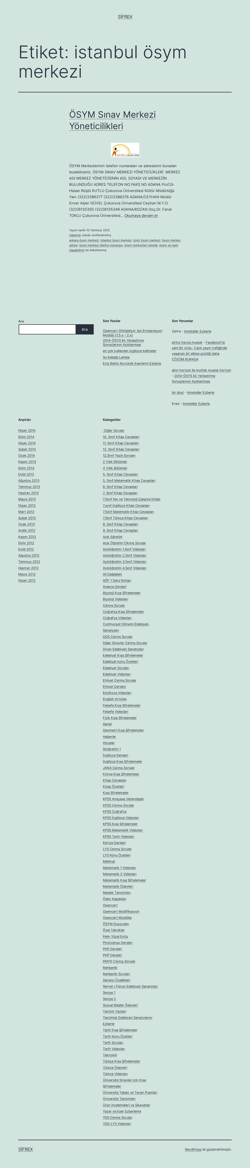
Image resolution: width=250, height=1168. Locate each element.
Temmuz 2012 (29, 562)
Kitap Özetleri (113, 786)
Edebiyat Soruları (116, 668)
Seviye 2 (109, 999)
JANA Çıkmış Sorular (119, 768)
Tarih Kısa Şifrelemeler (120, 1030)
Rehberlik (110, 968)
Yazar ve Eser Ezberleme (122, 1111)
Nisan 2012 (27, 580)
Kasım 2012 (27, 537)
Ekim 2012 (26, 543)
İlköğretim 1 (112, 749)
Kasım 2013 (27, 462)
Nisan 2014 (27, 443)
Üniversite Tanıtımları (119, 1099)
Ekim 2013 (26, 468)
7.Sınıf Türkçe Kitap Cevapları (125, 518)
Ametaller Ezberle (197, 331)
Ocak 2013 (26, 524)
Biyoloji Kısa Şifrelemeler (122, 593)
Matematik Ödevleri (118, 886)
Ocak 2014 (26, 455)
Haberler (75, 235)
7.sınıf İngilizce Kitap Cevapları (126, 505)
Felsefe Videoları (115, 712)
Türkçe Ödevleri (115, 1068)
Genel (107, 724)
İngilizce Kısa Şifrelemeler (122, 761)
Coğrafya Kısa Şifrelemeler (123, 612)
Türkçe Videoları (115, 1074)
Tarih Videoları (114, 1049)
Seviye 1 (109, 992)
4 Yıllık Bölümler (115, 468)
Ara (21, 321)
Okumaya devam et (141, 215)
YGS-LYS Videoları (117, 1124)
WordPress (193, 1149)
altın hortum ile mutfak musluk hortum (201, 370)
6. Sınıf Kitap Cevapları (120, 487)
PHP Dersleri (112, 949)
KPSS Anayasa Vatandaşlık (123, 799)
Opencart (110, 905)
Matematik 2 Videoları (120, 874)
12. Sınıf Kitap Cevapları (121, 449)
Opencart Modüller (117, 918)
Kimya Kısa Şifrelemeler (121, 774)
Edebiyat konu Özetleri (120, 661)
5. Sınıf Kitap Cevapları (120, 474)
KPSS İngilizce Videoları (121, 818)
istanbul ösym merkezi (116, 240)
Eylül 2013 (26, 474)
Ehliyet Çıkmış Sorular (119, 680)
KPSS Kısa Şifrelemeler (120, 824)
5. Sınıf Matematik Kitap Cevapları (129, 480)
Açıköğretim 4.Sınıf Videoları (124, 568)
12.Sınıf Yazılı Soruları (119, 455)
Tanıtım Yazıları (114, 1011)
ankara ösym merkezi (84, 240)
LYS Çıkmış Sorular (117, 849)
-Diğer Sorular (113, 430)
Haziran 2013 (28, 493)
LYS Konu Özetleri (116, 855)
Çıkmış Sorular (114, 605)
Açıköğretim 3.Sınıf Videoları (124, 562)
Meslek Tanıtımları (117, 893)
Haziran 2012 (28, 568)
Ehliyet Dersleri (114, 686)
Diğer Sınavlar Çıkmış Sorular (125, 643)
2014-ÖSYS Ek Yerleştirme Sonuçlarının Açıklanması (123, 342)
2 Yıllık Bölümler (115, 462)
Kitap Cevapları (114, 780)
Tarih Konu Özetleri (118, 1036)
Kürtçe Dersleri (114, 843)
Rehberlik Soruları (116, 974)
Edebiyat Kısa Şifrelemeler (123, 655)
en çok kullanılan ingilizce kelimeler (129, 351)
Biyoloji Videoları (115, 599)
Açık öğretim (112, 537)
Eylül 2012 (26, 549)
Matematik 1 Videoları (119, 868)
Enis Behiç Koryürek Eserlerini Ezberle (132, 363)
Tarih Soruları (113, 1043)
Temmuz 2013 (29, 487)
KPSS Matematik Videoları (123, 830)
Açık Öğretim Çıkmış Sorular (124, 543)
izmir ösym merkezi (146, 240)
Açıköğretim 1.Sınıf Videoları (124, 549)
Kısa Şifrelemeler (116, 793)
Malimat (109, 861)
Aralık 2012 (26, 530)
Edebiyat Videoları (117, 674)
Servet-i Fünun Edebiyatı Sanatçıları (130, 986)
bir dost (178, 392)
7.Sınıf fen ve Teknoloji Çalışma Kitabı (131, 499)
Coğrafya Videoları (117, 618)
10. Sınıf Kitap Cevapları (121, 437)
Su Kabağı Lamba (116, 357)
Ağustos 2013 (28, 480)
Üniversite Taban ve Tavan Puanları (130, 1092)
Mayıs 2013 (27, 499)
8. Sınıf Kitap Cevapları (120, 524)
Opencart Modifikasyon (121, 911)
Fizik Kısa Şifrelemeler (120, 718)
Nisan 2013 (27, 505)
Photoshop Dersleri (118, 943)
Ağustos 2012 (28, 555)
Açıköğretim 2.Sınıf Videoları (124, 555)
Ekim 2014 (26, 437)
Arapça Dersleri (114, 587)
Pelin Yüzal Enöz (115, 936)
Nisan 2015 (27, 430)
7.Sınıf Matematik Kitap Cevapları (128, 512)
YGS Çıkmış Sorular (117, 1117)
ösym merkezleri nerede (141, 245)
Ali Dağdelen (112, 574)
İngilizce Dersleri (115, 755)
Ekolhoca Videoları (117, 693)
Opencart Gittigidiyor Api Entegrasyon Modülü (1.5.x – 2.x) (132, 333)
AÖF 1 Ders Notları (117, 580)
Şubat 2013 (27, 518)
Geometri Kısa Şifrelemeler (123, 730)
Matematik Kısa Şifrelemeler (124, 880)
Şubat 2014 (27, 449)
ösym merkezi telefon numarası (101, 245)
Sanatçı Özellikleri (116, 980)
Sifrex (125, 16)
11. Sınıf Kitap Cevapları (121, 443)
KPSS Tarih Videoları (118, 836)
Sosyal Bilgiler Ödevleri (120, 1005)
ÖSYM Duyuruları (116, 924)
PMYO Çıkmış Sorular (119, 961)
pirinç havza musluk (187, 342)
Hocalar (109, 743)
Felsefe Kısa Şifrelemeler (122, 705)
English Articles (115, 699)
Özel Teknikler (114, 930)
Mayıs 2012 (27, 574)
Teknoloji (110, 1055)
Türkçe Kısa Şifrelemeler (121, 1061)
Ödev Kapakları (114, 899)
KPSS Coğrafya (114, 811)
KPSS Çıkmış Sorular (118, 805)
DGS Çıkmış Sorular (118, 637)
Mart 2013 (26, 512)
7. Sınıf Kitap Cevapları (120, 493)
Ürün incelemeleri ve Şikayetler (126, 1105)
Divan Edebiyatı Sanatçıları (123, 649)
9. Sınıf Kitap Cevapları (120, 530)
